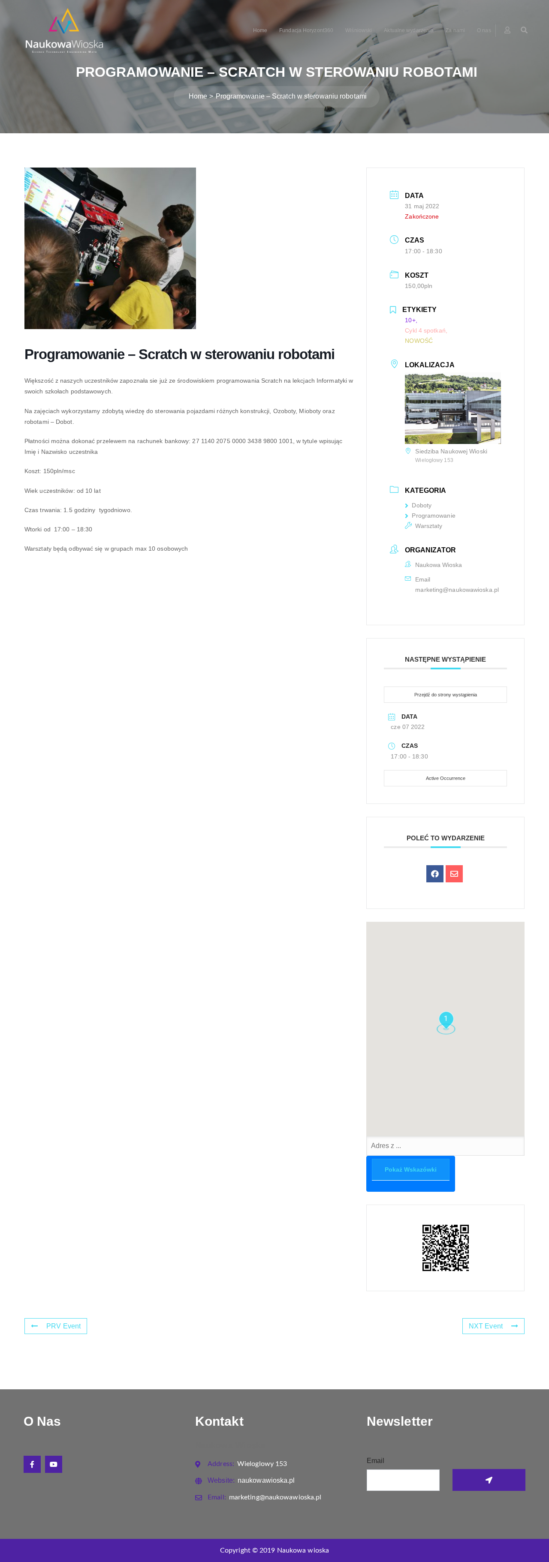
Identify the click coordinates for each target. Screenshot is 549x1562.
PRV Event (63, 1326)
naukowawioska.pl (251, 1480)
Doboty (421, 505)
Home (260, 30)
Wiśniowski (358, 30)
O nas (484, 30)
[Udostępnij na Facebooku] (434, 873)
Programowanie (433, 515)
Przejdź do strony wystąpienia (445, 694)
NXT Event (486, 1326)
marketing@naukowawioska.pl (457, 589)
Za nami (455, 30)
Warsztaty (428, 525)
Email (376, 1460)
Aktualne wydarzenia (409, 30)
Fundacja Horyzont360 (306, 30)
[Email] (454, 873)
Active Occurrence (445, 778)
